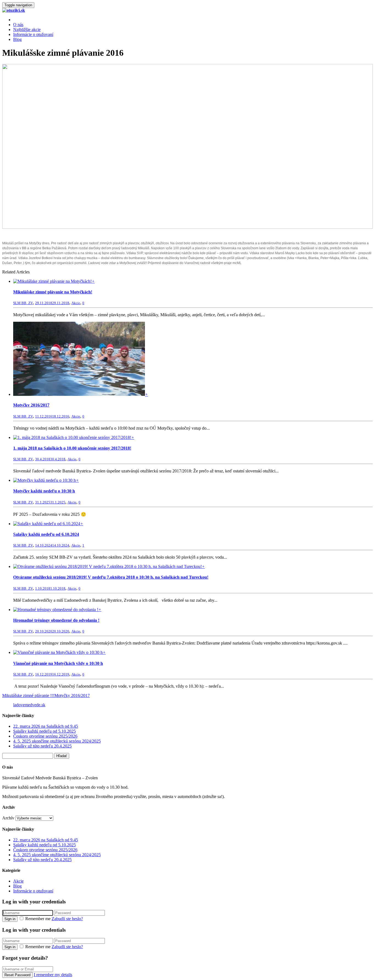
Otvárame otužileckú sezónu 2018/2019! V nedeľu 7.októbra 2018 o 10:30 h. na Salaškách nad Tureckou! (110, 577)
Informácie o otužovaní (33, 34)
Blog (17, 39)
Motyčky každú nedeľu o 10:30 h (44, 491)
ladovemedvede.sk (29, 704)
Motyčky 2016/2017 (31, 405)
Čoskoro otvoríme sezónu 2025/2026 (45, 736)
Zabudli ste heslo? (67, 918)
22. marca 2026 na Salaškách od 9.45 (45, 726)
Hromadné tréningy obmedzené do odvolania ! (56, 620)
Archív (8, 818)
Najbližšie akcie (27, 29)
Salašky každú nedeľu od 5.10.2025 (44, 731)
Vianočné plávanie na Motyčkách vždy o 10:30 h (58, 663)
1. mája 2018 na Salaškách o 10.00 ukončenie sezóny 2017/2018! (72, 448)
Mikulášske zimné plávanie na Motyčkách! (52, 292)
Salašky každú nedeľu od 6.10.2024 (46, 534)
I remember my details (53, 974)
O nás (18, 24)
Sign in (9, 919)
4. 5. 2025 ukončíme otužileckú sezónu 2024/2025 (57, 741)
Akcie (75, 303)
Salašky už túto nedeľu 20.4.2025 (42, 746)
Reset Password (17, 975)
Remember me (38, 918)
